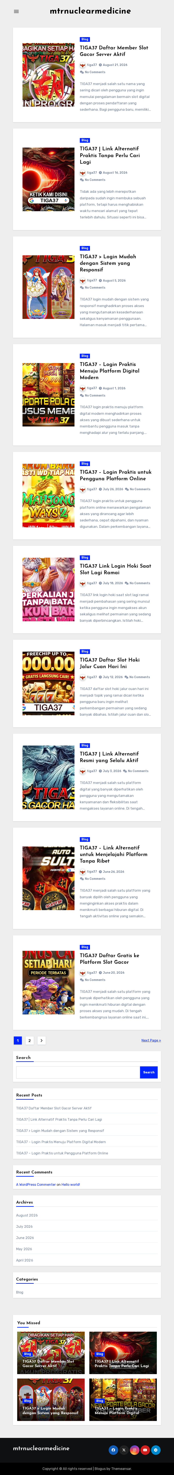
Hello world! (71, 1185)
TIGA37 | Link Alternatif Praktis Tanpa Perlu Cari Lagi (110, 156)
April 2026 (24, 1260)
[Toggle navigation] (16, 11)
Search (23, 1058)
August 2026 (27, 1215)
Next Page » (151, 1040)
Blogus (100, 1469)
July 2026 (24, 1227)
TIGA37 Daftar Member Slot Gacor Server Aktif (54, 1108)
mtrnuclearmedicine (90, 11)
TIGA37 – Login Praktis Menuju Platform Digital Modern (109, 371)
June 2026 (25, 1238)
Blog (84, 39)
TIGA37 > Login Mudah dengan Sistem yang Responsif (108, 263)
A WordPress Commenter (36, 1185)
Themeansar (121, 1469)
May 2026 (24, 1249)
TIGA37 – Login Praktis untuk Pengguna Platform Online (62, 1153)
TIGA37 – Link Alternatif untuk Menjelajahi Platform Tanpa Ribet (113, 855)
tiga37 (92, 65)
